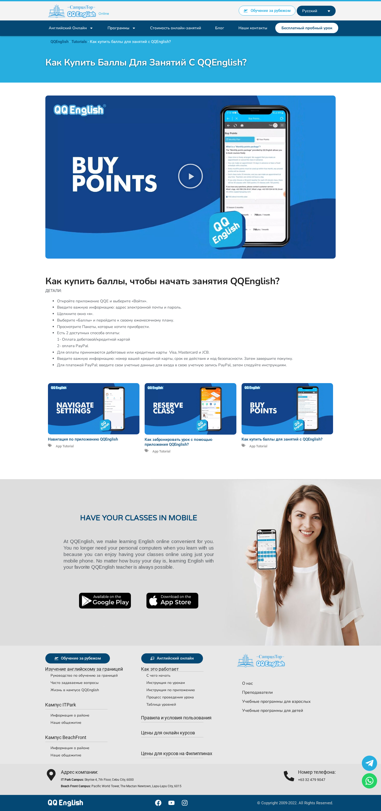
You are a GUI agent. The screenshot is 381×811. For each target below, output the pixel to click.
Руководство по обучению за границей (84, 675)
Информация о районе (70, 715)
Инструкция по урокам (165, 682)
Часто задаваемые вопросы (74, 682)
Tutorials (79, 41)
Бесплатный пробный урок (306, 28)
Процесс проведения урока (170, 697)
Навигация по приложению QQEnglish (83, 439)
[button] (190, 177)
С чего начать (158, 675)
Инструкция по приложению (170, 690)
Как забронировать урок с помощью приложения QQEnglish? (178, 442)
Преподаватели (257, 692)
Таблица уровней (161, 704)
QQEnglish (59, 41)
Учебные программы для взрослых (276, 701)
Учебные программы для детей (272, 710)
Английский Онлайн (68, 28)
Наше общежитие (66, 722)
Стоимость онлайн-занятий (175, 28)
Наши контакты (252, 28)
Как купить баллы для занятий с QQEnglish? (282, 439)
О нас (247, 683)
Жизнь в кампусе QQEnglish (75, 690)
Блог (219, 28)
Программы (118, 28)
